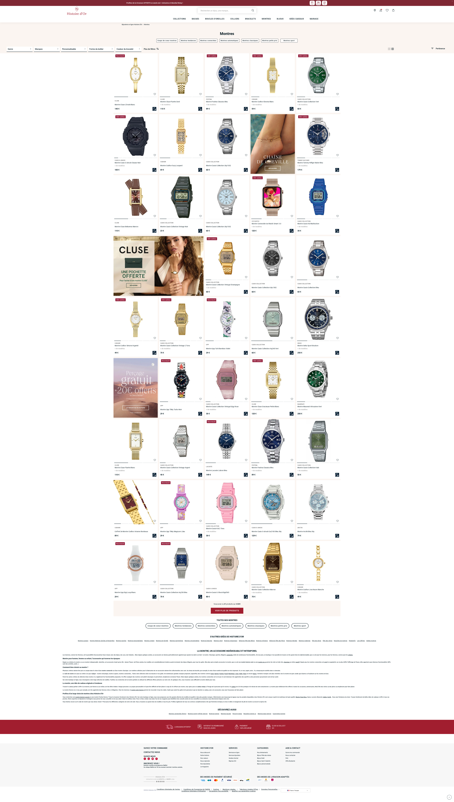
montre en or (262, 662)
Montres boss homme (264, 714)
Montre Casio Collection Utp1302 (218, 165)
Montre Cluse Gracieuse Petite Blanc (265, 406)
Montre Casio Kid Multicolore (308, 224)
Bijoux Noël (260, 758)
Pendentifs (352, 641)
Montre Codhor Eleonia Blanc (263, 102)
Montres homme (214, 714)
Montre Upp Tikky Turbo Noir (171, 409)
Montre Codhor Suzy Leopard (171, 165)
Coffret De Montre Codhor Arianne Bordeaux (131, 531)
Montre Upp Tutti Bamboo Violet (218, 349)
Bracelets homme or (250, 714)
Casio (212, 673)
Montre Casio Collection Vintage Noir (174, 227)
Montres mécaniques (230, 641)
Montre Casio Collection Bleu (308, 287)
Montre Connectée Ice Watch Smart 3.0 (266, 224)
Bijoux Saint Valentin (263, 761)
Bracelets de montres (340, 641)
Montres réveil (218, 641)
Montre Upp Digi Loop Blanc (125, 592)
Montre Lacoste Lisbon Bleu (216, 470)
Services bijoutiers (234, 755)
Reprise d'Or (232, 761)
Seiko (240, 673)
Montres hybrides (291, 641)
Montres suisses (83, 641)
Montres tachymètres (176, 641)
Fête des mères (327, 641)
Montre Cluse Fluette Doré (170, 102)
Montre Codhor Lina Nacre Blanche (310, 590)
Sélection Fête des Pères (277, 641)
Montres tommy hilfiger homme (197, 714)
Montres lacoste (226, 714)
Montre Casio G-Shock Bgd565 (217, 592)
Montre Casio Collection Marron (264, 590)
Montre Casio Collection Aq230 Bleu (173, 592)
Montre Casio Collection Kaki (308, 468)
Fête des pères (316, 641)
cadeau (233, 686)
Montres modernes (304, 641)
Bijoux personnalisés (263, 764)
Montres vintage (149, 641)
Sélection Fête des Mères (247, 641)
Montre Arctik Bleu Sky (305, 531)
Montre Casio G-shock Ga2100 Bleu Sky (267, 531)
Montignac (231, 673)
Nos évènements (262, 752)
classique (287, 662)
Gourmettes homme (279, 714)
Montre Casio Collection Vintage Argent (175, 468)
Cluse (244, 673)
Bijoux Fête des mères (264, 755)
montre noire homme (137, 690)
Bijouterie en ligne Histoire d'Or (132, 24)
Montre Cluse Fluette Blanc (125, 468)
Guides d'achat (233, 758)
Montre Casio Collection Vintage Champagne (223, 285)
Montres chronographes (192, 641)
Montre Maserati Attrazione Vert (309, 406)
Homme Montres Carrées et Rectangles (102, 641)
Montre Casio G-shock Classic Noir (128, 163)
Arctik (329, 697)
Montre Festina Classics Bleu (217, 102)
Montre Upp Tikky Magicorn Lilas (172, 531)
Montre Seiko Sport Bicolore (307, 346)
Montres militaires (262, 641)
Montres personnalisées (135, 641)
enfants (350, 655)
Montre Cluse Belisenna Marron (126, 227)
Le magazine (204, 767)
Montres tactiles (121, 641)
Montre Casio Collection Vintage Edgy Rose (222, 406)
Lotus (237, 673)
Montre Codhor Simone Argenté (126, 346)
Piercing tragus (237, 714)
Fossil (226, 673)
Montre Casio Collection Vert (308, 102)
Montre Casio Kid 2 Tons (215, 528)
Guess (255, 673)
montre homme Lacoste (82, 697)
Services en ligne (234, 752)
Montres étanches (206, 641)
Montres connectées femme (177, 714)
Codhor (325, 697)
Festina (221, 673)
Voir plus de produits (227, 611)
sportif (298, 662)
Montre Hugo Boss (301, 697)
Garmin (216, 673)
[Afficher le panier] (391, 10)
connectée (230, 655)
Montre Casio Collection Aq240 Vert (265, 349)
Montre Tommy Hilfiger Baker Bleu (310, 163)
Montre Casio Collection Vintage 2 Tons (175, 346)
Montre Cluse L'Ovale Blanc (125, 105)
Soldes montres (371, 641)
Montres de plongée (162, 641)
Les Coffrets (361, 641)
